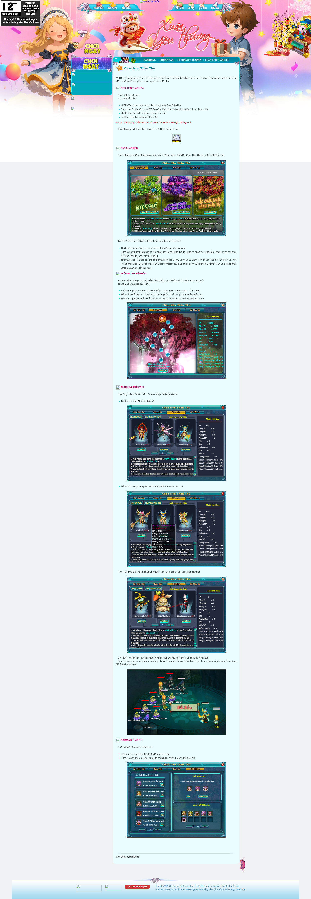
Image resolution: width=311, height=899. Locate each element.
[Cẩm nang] (126, 6)
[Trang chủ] (98, 6)
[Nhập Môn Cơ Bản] (91, 81)
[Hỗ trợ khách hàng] (91, 115)
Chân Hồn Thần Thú (217, 60)
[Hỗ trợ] (191, 6)
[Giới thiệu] (112, 6)
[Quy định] (202, 6)
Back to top (242, 864)
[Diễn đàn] (215, 6)
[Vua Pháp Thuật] (149, 1)
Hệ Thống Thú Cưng (189, 60)
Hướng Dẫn (166, 60)
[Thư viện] (179, 6)
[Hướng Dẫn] (91, 91)
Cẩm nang (150, 60)
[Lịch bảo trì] (91, 105)
